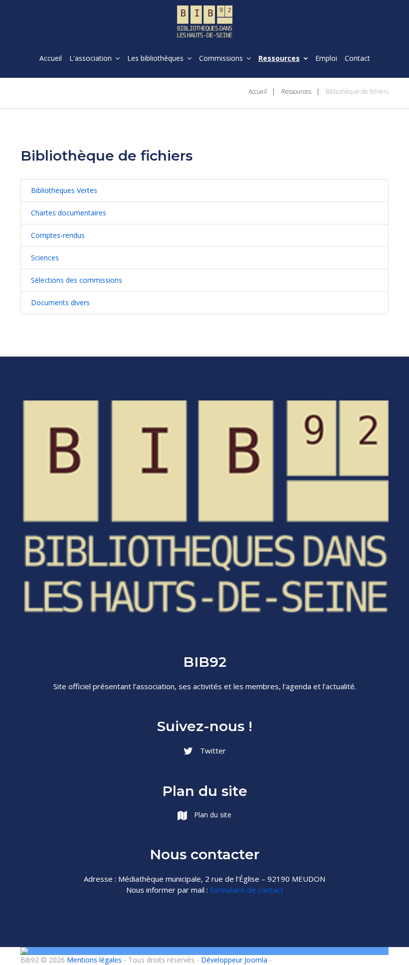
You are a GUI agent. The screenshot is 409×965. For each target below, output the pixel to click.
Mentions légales (94, 960)
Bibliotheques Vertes (64, 190)
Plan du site (211, 814)
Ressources (279, 58)
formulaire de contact (246, 890)
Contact (357, 58)
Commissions (221, 58)
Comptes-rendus (58, 235)
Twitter (212, 751)
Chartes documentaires (68, 212)
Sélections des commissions (76, 280)
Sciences (45, 257)
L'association (90, 58)
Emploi (326, 58)
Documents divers (60, 302)
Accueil (50, 58)
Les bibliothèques (155, 58)
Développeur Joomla (234, 960)
